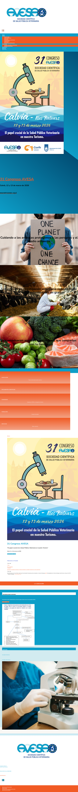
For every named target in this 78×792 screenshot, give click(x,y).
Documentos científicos (9, 40)
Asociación (6, 37)
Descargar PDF (5, 601)
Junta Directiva (7, 38)
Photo (8, 565)
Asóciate (6, 39)
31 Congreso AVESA (17, 179)
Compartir (9, 567)
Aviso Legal (4, 788)
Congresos (4, 47)
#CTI (46, 573)
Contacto (4, 49)
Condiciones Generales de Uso (8, 789)
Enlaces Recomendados (9, 43)
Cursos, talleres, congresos (10, 45)
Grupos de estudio (8, 46)
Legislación (6, 41)
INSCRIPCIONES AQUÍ (11, 553)
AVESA (3, 36)
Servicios (6, 42)
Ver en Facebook (10, 566)
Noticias (4, 48)
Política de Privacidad (7, 787)
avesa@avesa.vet (3, 775)
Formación (4, 44)
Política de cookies (6, 790)
